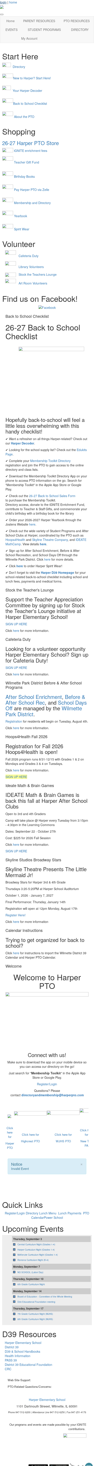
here (32, 524)
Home (10, 21)
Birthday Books (24, 176)
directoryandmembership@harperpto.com (52, 1095)
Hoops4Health (15, 539)
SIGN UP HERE (16, 624)
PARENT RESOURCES (39, 21)
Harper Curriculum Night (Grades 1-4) (36, 1249)
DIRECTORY (80, 29)
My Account (29, 38)
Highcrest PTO (30, 1141)
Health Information (17, 1356)
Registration (13, 721)
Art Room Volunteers (33, 283)
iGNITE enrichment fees (30, 150)
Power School (53, 1217)
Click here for (10, 1132)
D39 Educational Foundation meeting (36, 1301)
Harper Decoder (22, 443)
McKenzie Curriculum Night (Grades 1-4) (37, 1254)
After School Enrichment (33, 696)
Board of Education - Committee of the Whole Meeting (44, 1296)
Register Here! (15, 915)
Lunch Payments (70, 1213)
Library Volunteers (31, 267)
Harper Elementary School (23, 1342)
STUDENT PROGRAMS (44, 29)
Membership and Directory (32, 203)
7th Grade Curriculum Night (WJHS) (35, 1313)
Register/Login (47, 1084)
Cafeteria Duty (28, 256)
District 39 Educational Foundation (28, 1364)
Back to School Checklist (30, 103)
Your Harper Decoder (27, 90)
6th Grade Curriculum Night (31, 1284)
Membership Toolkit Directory (50, 460)
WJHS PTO (63, 1141)
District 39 (12, 1347)
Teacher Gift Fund (26, 162)
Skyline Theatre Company (50, 539)
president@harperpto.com (69, 1386)
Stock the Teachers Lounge (38, 274)
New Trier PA (86, 1143)
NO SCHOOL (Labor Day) (30, 1272)
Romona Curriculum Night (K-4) (33, 1260)
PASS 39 (11, 1360)
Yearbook (20, 216)
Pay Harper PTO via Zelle (31, 189)
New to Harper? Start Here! (32, 78)
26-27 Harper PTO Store (30, 143)
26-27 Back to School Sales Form (52, 496)
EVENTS (11, 29)
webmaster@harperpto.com (49, 1380)
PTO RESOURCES (77, 21)
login (3, 2)
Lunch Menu (47, 1213)
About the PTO (24, 116)
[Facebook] (47, 307)
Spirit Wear (21, 229)
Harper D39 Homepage (57, 572)
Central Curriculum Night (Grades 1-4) (36, 1244)
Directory (19, 66)
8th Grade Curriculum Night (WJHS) (35, 1319)
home (13, 2)
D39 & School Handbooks (22, 1351)
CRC (8, 1369)
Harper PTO (9, 1145)
